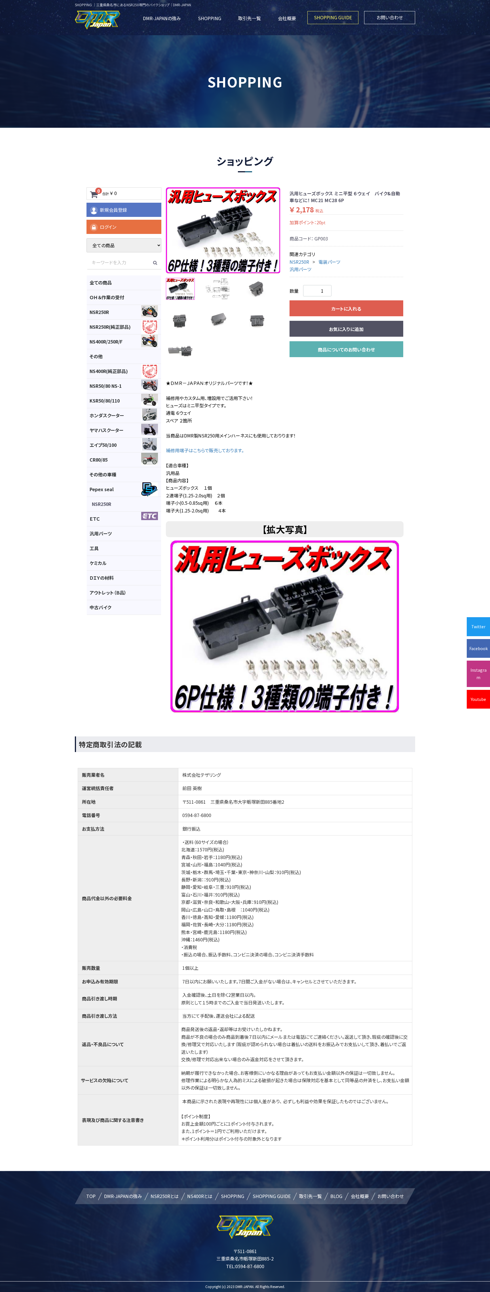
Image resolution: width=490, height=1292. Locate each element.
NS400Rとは (199, 1196)
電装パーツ (329, 261)
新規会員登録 (113, 209)
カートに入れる (346, 308)
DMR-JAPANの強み (162, 18)
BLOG (336, 1196)
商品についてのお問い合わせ (346, 349)
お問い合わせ (390, 17)
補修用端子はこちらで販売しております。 (205, 450)
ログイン (108, 226)
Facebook (478, 648)
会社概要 (287, 18)
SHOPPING (209, 18)
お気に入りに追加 (346, 329)
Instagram (478, 673)
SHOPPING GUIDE (333, 17)
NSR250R (299, 261)
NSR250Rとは (165, 1196)
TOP (91, 1196)
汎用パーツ (300, 269)
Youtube (478, 699)
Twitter (478, 626)
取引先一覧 (249, 18)
